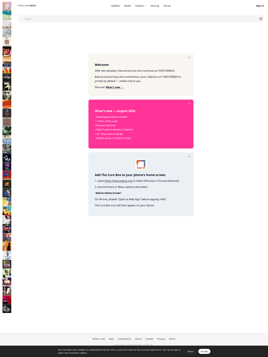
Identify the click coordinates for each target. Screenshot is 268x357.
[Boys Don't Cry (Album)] (7, 15)
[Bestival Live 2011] (7, 282)
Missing (155, 5)
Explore (139, 5)
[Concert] (7, 77)
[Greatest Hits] (7, 228)
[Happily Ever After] (7, 41)
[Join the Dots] (7, 246)
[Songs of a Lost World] (7, 308)
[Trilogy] (7, 237)
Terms (172, 338)
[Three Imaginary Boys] (7, 6)
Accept (204, 351)
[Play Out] (7, 166)
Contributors (124, 338)
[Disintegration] (7, 130)
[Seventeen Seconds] (7, 24)
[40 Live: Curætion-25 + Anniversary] (7, 299)
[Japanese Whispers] (7, 59)
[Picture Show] (7, 157)
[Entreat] (7, 139)
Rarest (127, 5)
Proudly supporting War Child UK (134, 345)
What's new (99, 338)
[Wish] (7, 175)
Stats (111, 338)
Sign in (260, 5)
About (138, 338)
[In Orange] (7, 113)
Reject (190, 351)
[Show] (7, 184)
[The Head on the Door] (7, 86)
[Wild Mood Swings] (7, 202)
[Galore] (7, 210)
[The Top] (7, 68)
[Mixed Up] (7, 148)
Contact (149, 338)
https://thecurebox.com (119, 181)
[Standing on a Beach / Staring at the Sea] (7, 95)
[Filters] (261, 19)
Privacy (161, 338)
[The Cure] (7, 255)
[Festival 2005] (7, 264)
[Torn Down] (7, 290)
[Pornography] (7, 50)
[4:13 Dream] (7, 273)
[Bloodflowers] (7, 219)
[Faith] (7, 33)
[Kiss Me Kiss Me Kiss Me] (7, 104)
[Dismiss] (189, 57)
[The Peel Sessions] (7, 121)
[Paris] (7, 193)
